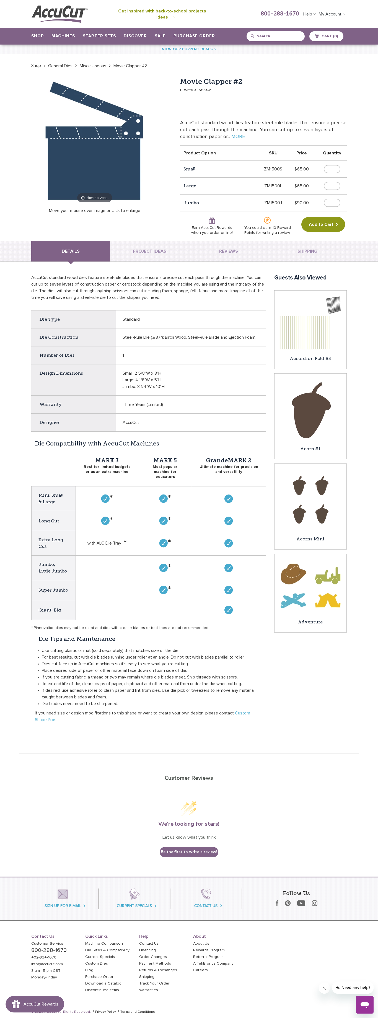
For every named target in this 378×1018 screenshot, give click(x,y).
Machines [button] (63, 36)
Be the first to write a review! (189, 851)
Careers (200, 970)
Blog (89, 970)
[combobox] (276, 36)
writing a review (276, 233)
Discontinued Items (102, 990)
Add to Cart (321, 224)
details (71, 251)
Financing (147, 950)
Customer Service (47, 944)
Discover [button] (135, 36)
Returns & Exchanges (158, 970)
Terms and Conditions (137, 1012)
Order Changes (153, 957)
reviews (228, 251)
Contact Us (149, 944)
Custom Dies (96, 963)
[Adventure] (310, 586)
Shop (36, 65)
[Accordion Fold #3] (310, 322)
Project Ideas (149, 251)
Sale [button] (160, 36)
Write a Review (197, 90)
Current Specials (100, 957)
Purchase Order (194, 36)
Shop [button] (37, 36)
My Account (331, 14)
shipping (307, 251)
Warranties (148, 990)
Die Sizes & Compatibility (107, 950)
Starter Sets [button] (99, 36)
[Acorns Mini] (310, 499)
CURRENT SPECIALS (134, 905)
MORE (238, 136)
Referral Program (208, 957)
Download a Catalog (103, 983)
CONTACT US (206, 905)
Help (308, 14)
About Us (201, 944)
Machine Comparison (104, 944)
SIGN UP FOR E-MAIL (63, 905)
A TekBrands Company (213, 963)
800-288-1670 (280, 14)
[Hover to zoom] (94, 141)
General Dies (60, 66)
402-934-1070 (43, 957)
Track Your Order (154, 983)
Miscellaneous (93, 66)
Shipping (146, 977)
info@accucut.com (47, 964)
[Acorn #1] (310, 409)
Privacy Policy (105, 1012)
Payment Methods (155, 963)
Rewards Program (209, 950)
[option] (36, 65)
